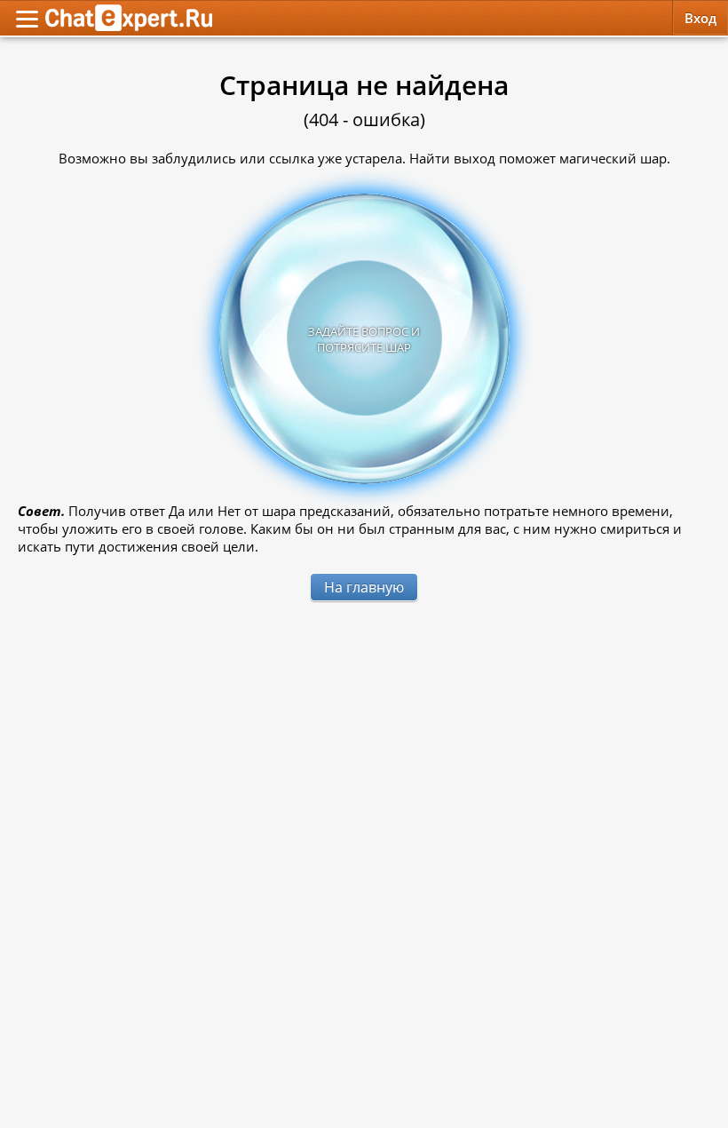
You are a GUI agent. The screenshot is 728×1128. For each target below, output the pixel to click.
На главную (364, 587)
